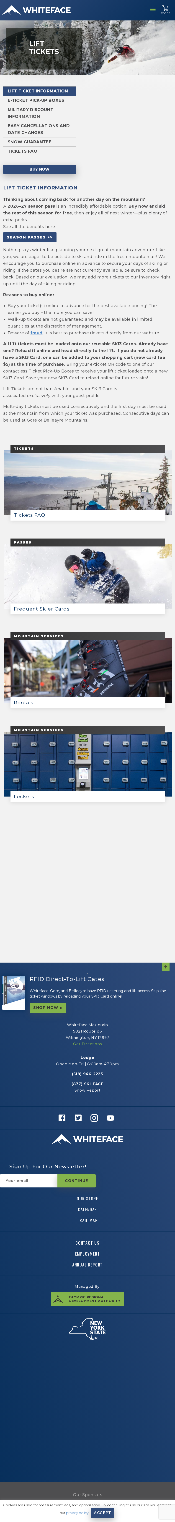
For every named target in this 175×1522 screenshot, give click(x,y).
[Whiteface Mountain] (36, 10)
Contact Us (87, 1243)
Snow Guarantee (29, 141)
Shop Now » (47, 1008)
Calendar (87, 1209)
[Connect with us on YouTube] (112, 1118)
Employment (87, 1253)
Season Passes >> (30, 237)
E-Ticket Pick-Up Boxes (36, 100)
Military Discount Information (30, 113)
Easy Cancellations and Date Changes (39, 129)
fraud (37, 332)
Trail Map (87, 1220)
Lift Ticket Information (38, 91)
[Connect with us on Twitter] (79, 1118)
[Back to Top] (166, 967)
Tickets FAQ (22, 151)
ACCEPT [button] (102, 1513)
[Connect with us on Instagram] (95, 1118)
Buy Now (40, 169)
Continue (76, 1181)
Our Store (87, 1199)
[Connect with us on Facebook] (63, 1118)
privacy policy (77, 1513)
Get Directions (87, 1044)
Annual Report (87, 1265)
